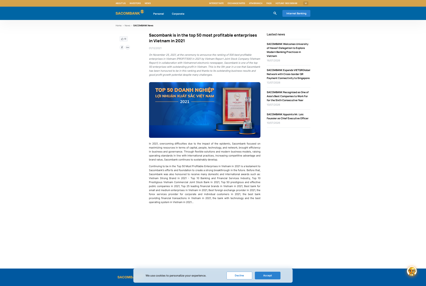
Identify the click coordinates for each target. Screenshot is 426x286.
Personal (158, 13)
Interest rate (216, 3)
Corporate (178, 13)
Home (119, 25)
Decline (239, 275)
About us (121, 3)
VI (306, 3)
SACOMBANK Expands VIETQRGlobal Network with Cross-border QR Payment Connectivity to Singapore (288, 74)
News (148, 3)
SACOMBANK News (143, 25)
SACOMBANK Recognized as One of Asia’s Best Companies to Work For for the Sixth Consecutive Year (288, 96)
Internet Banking (296, 13)
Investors (135, 3)
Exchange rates (236, 3)
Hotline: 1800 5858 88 (286, 3)
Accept (267, 275)
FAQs (269, 3)
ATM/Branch (255, 3)
